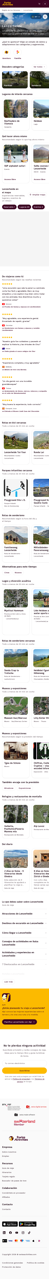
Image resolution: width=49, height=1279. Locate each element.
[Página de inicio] (7, 4)
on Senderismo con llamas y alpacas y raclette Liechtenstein (21, 329)
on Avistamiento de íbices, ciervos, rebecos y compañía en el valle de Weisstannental (24, 392)
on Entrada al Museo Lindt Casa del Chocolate (20, 411)
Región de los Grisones (11, 10)
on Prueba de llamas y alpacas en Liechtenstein (21, 307)
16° (36, 17)
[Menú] (45, 3)
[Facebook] (10, 1233)
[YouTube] (17, 1233)
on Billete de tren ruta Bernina (14, 370)
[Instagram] (23, 1233)
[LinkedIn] (4, 1233)
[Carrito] (39, 3)
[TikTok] (29, 1233)
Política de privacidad (21, 1079)
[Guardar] (45, 16)
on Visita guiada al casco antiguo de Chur (18, 351)
